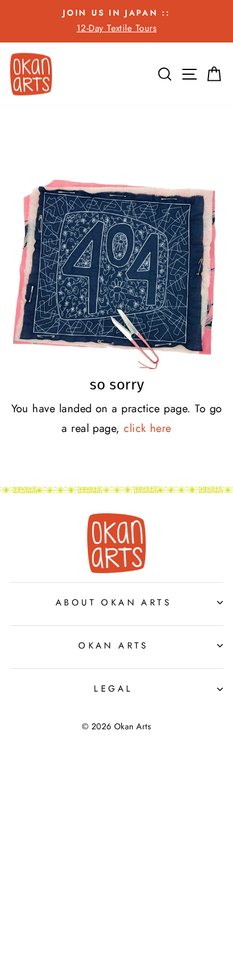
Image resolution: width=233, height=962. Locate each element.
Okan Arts (113, 645)
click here (147, 428)
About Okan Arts (113, 602)
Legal (113, 688)
